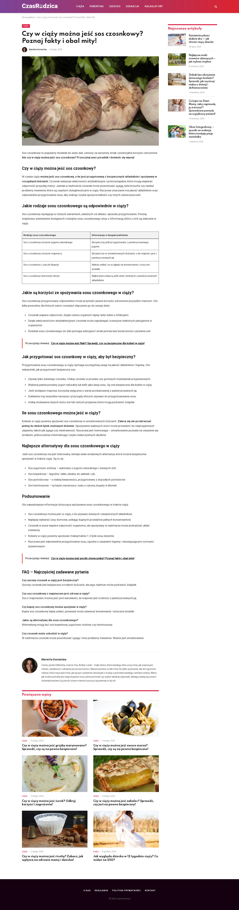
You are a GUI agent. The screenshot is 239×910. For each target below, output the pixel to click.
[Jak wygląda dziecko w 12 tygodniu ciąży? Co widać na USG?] (126, 829)
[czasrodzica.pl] (40, 6)
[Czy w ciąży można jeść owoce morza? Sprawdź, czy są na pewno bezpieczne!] (126, 718)
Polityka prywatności (126, 890)
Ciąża (80, 6)
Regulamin (101, 890)
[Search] (215, 6)
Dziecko (115, 6)
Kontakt (150, 890)
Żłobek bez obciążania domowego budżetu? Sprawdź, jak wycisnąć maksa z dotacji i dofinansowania (202, 81)
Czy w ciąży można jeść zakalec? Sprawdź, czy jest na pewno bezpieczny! (123, 803)
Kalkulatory (154, 6)
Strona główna (28, 17)
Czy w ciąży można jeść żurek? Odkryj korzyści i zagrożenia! (49, 803)
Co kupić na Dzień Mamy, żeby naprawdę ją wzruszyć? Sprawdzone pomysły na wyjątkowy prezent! (202, 107)
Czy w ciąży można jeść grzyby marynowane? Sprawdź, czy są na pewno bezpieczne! (54, 747)
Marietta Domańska (38, 49)
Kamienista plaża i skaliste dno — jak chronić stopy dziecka (201, 38)
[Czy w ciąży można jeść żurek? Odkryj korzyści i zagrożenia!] (54, 773)
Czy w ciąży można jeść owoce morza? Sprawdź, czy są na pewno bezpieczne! (120, 747)
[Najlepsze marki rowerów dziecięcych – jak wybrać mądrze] (177, 59)
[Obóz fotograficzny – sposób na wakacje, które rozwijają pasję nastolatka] (177, 131)
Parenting (97, 6)
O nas (87, 890)
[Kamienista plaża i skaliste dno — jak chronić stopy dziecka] (177, 40)
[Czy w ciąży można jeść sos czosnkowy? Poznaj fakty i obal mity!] (90, 101)
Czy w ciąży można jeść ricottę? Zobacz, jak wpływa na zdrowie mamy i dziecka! (52, 858)
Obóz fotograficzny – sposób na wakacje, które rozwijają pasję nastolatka (201, 132)
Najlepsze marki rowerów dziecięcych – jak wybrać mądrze (202, 58)
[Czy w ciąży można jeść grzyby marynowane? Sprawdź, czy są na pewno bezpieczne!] (54, 718)
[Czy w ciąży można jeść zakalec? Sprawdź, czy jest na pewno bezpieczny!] (126, 773)
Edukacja (132, 6)
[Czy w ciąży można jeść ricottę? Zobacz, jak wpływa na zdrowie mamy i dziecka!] (54, 829)
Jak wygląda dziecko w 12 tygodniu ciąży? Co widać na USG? (125, 858)
